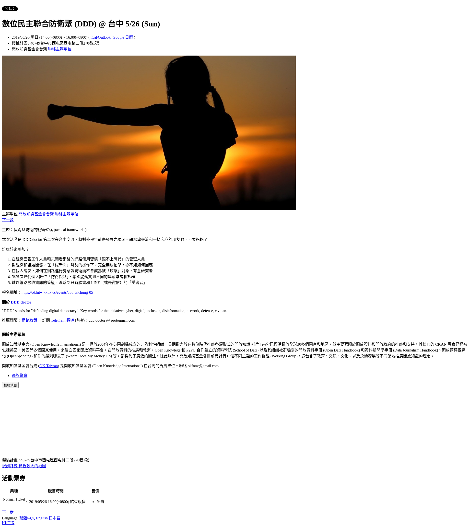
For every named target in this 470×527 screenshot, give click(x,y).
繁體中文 (27, 518)
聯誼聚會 (19, 376)
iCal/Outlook (101, 37)
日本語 (54, 518)
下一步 (8, 220)
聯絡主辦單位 (59, 49)
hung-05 (86, 292)
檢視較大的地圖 (32, 466)
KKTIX (8, 523)
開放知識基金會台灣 (36, 214)
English (42, 518)
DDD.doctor (21, 302)
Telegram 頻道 (62, 320)
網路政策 (29, 320)
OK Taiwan (48, 366)
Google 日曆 (123, 37)
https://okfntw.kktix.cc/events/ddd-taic (51, 292)
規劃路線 (10, 466)
